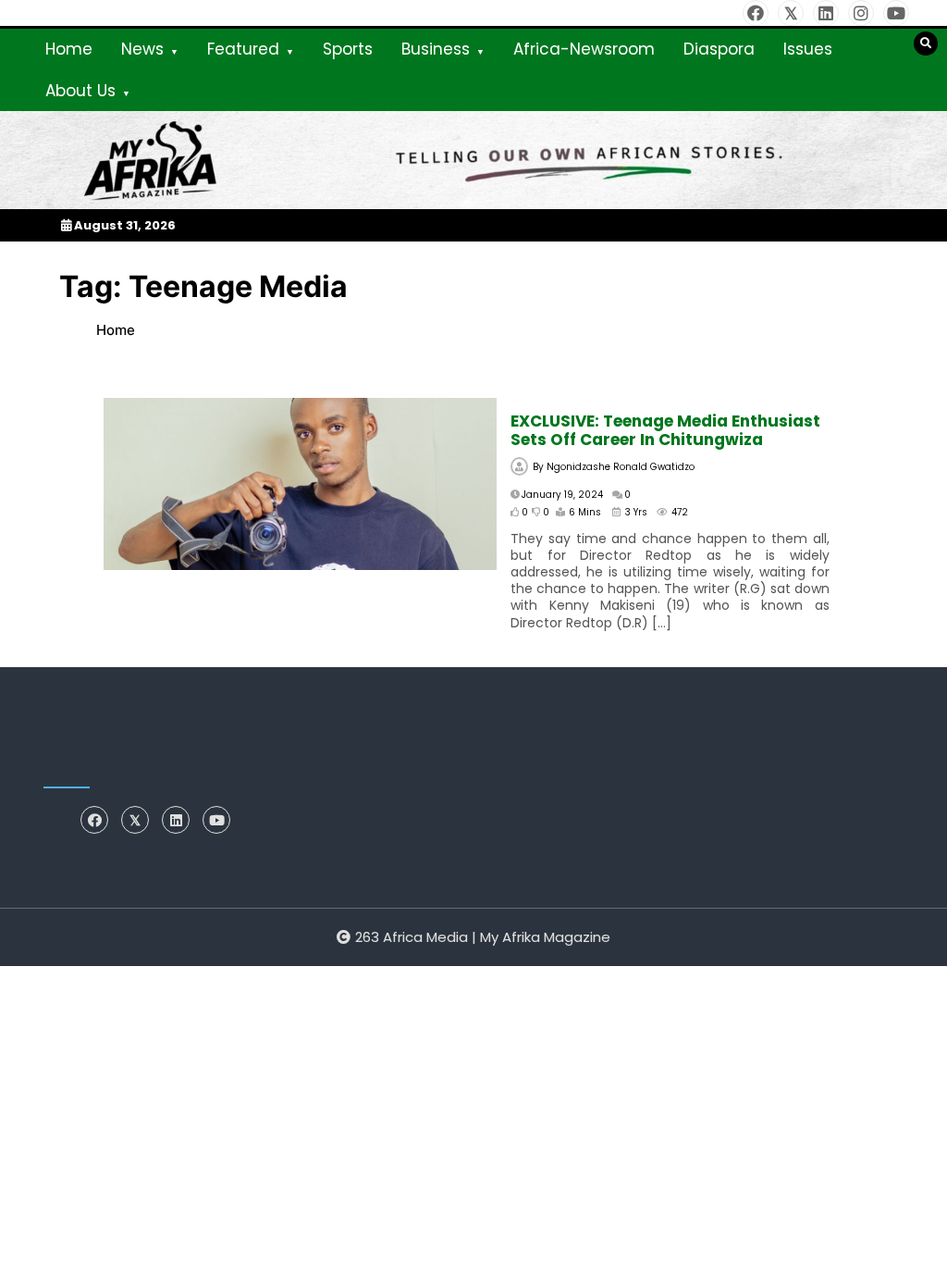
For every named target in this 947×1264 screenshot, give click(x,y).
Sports (348, 49)
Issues (807, 49)
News (142, 49)
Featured (243, 49)
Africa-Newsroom (584, 49)
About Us (80, 91)
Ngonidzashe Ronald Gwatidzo (621, 467)
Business (435, 49)
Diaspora (719, 49)
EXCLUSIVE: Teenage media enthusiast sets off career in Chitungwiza (665, 430)
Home (68, 49)
